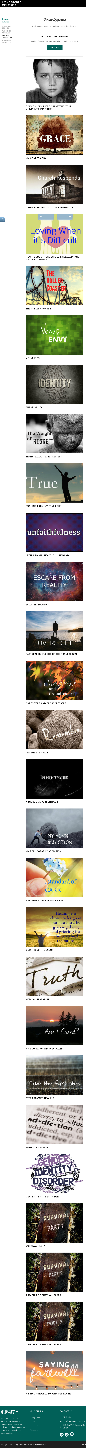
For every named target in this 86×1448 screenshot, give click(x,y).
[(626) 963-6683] (67, 1417)
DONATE (82, 1444)
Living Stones (35, 1418)
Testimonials (35, 1426)
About (32, 1422)
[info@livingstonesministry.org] (72, 1421)
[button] (55, 47)
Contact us (34, 1430)
